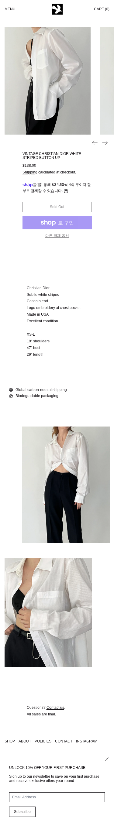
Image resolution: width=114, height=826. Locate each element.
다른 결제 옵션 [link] (57, 236)
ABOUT (25, 741)
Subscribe (22, 812)
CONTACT (63, 741)
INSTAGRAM (86, 741)
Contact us (55, 707)
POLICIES (43, 741)
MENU (10, 9)
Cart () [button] (101, 9)
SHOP (10, 741)
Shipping (29, 172)
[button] (48, 81)
